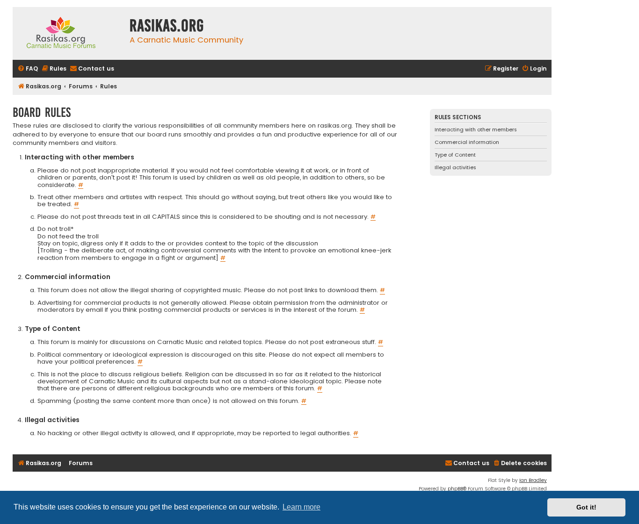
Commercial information (467, 142)
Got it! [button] (586, 507)
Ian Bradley (533, 480)
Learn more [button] (301, 507)
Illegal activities (455, 167)
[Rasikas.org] (69, 33)
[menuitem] (27, 69)
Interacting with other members (476, 129)
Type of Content (455, 154)
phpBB (455, 488)
